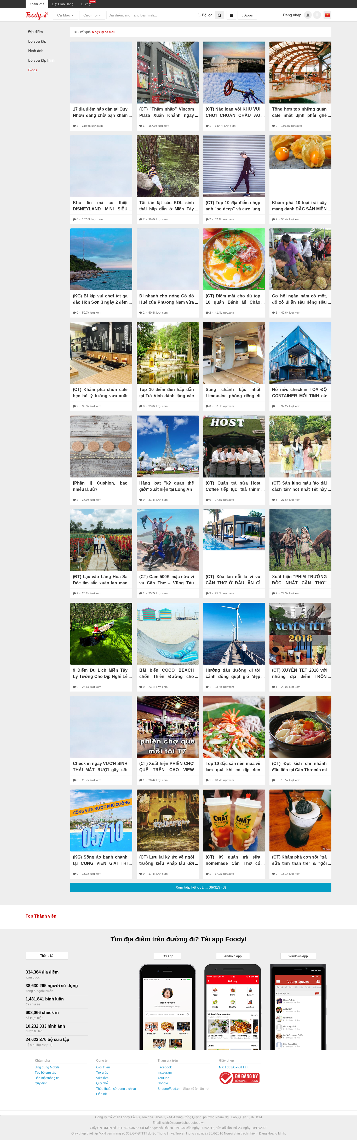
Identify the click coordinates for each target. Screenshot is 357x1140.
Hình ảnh (35, 51)
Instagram (165, 1072)
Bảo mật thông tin (47, 1078)
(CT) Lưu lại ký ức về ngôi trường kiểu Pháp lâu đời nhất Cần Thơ (166, 863)
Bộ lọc (206, 15)
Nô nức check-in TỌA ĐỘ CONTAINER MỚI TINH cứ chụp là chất (299, 395)
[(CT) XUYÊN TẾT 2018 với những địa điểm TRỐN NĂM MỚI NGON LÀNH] (300, 634)
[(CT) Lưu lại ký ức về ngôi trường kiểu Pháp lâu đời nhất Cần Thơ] (168, 820)
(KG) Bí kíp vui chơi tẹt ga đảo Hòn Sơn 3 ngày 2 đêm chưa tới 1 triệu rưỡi (100, 302)
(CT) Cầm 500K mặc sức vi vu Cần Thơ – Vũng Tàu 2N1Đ (166, 582)
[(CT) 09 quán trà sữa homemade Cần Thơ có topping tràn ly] (234, 820)
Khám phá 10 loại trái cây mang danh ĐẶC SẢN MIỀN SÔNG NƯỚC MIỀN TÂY (299, 208)
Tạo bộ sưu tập (45, 1072)
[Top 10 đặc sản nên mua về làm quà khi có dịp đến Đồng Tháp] (234, 727)
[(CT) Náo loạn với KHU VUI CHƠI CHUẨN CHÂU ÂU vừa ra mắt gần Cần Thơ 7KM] (234, 72)
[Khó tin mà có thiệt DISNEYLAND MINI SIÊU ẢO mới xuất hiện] (101, 166)
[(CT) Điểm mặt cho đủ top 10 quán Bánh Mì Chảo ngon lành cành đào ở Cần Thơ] (234, 259)
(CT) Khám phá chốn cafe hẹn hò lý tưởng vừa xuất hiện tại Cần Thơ (100, 395)
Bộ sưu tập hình (41, 60)
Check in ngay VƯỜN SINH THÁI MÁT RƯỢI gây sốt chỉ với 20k (100, 769)
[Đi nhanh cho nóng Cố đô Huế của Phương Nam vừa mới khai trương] (168, 259)
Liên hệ (101, 1094)
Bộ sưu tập (37, 41)
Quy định (41, 1083)
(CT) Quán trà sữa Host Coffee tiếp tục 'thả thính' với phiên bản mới (233, 489)
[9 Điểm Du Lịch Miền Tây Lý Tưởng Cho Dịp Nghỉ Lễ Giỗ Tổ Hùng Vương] (101, 634)
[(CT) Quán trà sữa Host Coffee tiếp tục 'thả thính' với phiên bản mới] (234, 446)
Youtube (163, 1078)
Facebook (165, 1067)
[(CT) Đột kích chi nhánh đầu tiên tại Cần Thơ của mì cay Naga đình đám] (300, 727)
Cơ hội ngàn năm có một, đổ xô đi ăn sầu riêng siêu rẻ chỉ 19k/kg (299, 302)
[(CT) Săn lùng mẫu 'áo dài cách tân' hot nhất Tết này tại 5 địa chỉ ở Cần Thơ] (300, 446)
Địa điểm (35, 32)
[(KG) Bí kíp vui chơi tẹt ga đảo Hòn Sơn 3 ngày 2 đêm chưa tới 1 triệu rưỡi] (101, 259)
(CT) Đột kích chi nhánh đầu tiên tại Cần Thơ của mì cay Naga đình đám (299, 769)
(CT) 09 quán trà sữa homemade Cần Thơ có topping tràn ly (233, 863)
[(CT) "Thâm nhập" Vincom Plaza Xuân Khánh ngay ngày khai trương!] (168, 72)
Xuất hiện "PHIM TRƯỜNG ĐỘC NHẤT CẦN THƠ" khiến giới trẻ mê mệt (299, 582)
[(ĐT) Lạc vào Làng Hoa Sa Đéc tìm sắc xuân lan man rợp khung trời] (101, 540)
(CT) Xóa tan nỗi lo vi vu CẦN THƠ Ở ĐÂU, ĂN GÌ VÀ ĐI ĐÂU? (233, 582)
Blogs (32, 70)
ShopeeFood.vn (169, 1089)
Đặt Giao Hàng (62, 4)
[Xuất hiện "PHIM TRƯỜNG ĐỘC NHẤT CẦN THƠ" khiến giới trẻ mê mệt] (300, 540)
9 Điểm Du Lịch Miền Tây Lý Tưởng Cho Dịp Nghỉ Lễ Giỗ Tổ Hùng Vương (100, 676)
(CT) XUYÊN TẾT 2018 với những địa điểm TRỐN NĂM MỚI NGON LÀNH (299, 676)
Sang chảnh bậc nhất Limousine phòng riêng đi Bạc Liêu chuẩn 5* (233, 395)
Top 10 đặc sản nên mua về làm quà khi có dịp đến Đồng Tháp (233, 769)
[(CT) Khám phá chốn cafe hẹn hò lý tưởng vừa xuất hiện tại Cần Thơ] (101, 353)
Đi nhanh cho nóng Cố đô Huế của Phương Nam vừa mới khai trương (166, 302)
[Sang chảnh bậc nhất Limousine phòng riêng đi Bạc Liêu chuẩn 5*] (234, 353)
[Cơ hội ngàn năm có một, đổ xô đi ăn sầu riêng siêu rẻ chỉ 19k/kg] (300, 259)
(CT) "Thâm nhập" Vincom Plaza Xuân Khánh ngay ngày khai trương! (166, 115)
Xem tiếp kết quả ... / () (201, 887)
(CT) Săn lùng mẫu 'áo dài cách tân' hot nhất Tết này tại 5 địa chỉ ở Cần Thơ (299, 489)
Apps (248, 15)
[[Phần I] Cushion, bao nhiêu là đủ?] (101, 446)
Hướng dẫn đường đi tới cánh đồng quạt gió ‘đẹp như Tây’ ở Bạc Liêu (233, 676)
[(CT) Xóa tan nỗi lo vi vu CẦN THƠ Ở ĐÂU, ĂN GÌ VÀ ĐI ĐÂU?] (234, 530)
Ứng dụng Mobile (47, 1067)
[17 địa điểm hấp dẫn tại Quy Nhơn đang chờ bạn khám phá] (101, 72)
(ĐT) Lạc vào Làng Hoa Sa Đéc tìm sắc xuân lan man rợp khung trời (100, 582)
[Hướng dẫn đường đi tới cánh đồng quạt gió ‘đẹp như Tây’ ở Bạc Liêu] (234, 634)
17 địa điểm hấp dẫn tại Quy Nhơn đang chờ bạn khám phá (100, 115)
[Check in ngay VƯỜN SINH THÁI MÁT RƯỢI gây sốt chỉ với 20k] (101, 727)
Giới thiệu (103, 1067)
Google (163, 1083)
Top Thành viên (41, 916)
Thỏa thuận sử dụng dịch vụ (116, 1089)
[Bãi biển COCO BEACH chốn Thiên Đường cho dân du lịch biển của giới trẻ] (168, 634)
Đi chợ (86, 4)
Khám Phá (37, 4)
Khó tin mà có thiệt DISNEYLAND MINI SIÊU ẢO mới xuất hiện (100, 208)
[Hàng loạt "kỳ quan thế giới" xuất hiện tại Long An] (168, 446)
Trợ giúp (102, 1072)
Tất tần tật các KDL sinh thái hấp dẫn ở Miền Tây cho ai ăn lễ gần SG (166, 208)
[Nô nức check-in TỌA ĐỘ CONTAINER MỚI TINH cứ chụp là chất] (300, 353)
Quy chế (102, 1083)
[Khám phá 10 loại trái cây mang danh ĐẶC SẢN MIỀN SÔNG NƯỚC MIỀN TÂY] (300, 152)
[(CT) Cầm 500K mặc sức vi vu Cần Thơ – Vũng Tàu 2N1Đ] (168, 540)
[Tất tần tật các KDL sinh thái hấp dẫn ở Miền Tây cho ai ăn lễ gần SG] (168, 166)
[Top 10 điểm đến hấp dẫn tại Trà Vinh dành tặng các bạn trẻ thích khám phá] (168, 353)
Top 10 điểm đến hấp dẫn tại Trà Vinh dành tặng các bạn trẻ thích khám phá (166, 395)
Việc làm (102, 1078)
